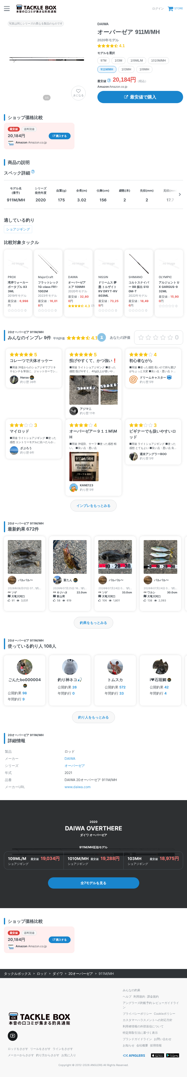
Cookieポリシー (164, 1013)
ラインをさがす (63, 1049)
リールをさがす (40, 1049)
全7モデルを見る (93, 883)
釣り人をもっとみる (93, 717)
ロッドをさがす (18, 1049)
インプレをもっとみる (93, 505)
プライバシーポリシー (137, 1013)
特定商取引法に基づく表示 (140, 1032)
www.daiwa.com (78, 787)
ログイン (158, 8)
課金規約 (153, 996)
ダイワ (58, 973)
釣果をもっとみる (93, 622)
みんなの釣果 (131, 990)
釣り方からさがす (47, 1055)
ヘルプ (127, 996)
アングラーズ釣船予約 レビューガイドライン (151, 1005)
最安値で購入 (143, 97)
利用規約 (139, 996)
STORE (178, 8)
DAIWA (70, 758)
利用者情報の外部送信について (143, 1026)
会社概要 (142, 1045)
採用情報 (156, 1045)
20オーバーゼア (80, 973)
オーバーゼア (75, 765)
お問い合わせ (162, 1039)
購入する (61, 136)
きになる (78, 95)
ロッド (42, 973)
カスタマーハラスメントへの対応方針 (147, 1020)
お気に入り (68, 1055)
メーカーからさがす (21, 1055)
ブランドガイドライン (137, 1039)
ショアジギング (18, 229)
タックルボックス (17, 973)
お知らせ (128, 1045)
